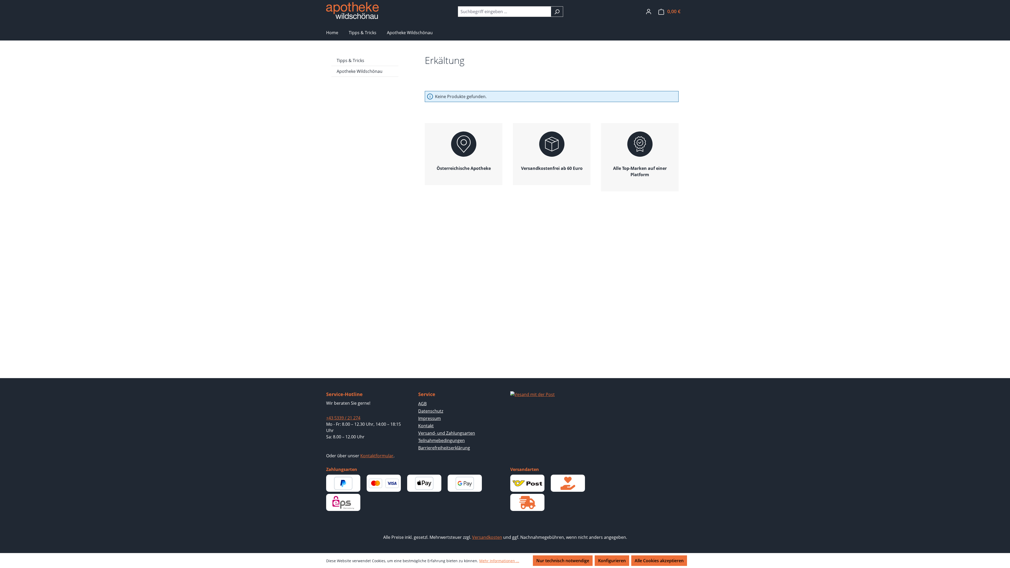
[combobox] (504, 11)
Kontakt (426, 426)
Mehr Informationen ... (499, 560)
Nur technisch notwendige (562, 561)
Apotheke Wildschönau (359, 71)
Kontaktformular (376, 456)
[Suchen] (557, 11)
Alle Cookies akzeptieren (659, 561)
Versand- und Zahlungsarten (446, 433)
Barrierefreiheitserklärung (444, 448)
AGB (422, 404)
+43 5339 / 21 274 (343, 418)
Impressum (429, 418)
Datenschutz (430, 411)
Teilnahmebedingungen (441, 440)
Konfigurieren (612, 561)
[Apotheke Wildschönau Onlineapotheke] (352, 10)
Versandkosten (487, 537)
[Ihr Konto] (648, 11)
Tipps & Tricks (350, 60)
